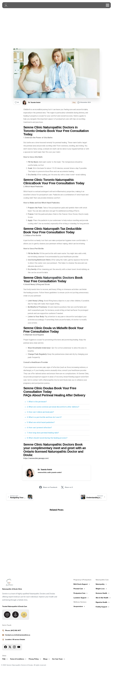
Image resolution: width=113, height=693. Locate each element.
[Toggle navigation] (107, 5)
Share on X (69, 487)
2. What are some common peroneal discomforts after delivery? (53, 407)
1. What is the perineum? (37, 402)
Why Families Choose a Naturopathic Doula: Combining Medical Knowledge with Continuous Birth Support (96, 551)
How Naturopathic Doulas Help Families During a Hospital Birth (16, 551)
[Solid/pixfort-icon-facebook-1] (5, 646)
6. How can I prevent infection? (39, 428)
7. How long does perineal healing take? (43, 433)
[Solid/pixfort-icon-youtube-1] (19, 646)
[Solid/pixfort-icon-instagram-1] (14, 646)
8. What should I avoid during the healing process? (47, 438)
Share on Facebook (50, 487)
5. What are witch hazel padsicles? (41, 422)
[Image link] (7, 614)
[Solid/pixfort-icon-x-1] (10, 646)
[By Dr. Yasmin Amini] (8, 523)
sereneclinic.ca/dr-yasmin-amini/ (50, 472)
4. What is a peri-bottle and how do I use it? (44, 417)
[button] (56, 401)
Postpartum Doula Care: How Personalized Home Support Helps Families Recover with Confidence (69, 551)
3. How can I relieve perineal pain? (40, 412)
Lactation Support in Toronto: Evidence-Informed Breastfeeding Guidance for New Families (42, 551)
